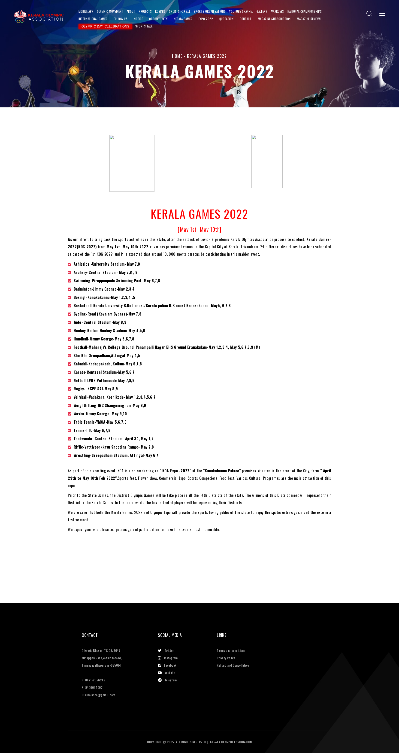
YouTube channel (241, 11)
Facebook (170, 665)
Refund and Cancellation (233, 665)
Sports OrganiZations (210, 11)
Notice (138, 19)
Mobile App (86, 11)
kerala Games (183, 19)
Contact (245, 19)
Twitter (169, 650)
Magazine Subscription (274, 19)
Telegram (171, 679)
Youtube (170, 672)
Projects (145, 11)
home (177, 56)
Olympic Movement (110, 11)
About (131, 11)
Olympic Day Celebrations (105, 26)
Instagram (171, 657)
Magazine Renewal (309, 19)
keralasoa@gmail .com (100, 694)
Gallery (262, 11)
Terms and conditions (231, 650)
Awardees (277, 11)
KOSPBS (160, 11)
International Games (93, 19)
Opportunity (158, 19)
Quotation (226, 19)
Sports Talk (144, 26)
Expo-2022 (206, 19)
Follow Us (121, 19)
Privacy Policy (226, 657)
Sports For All (179, 11)
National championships (304, 11)
